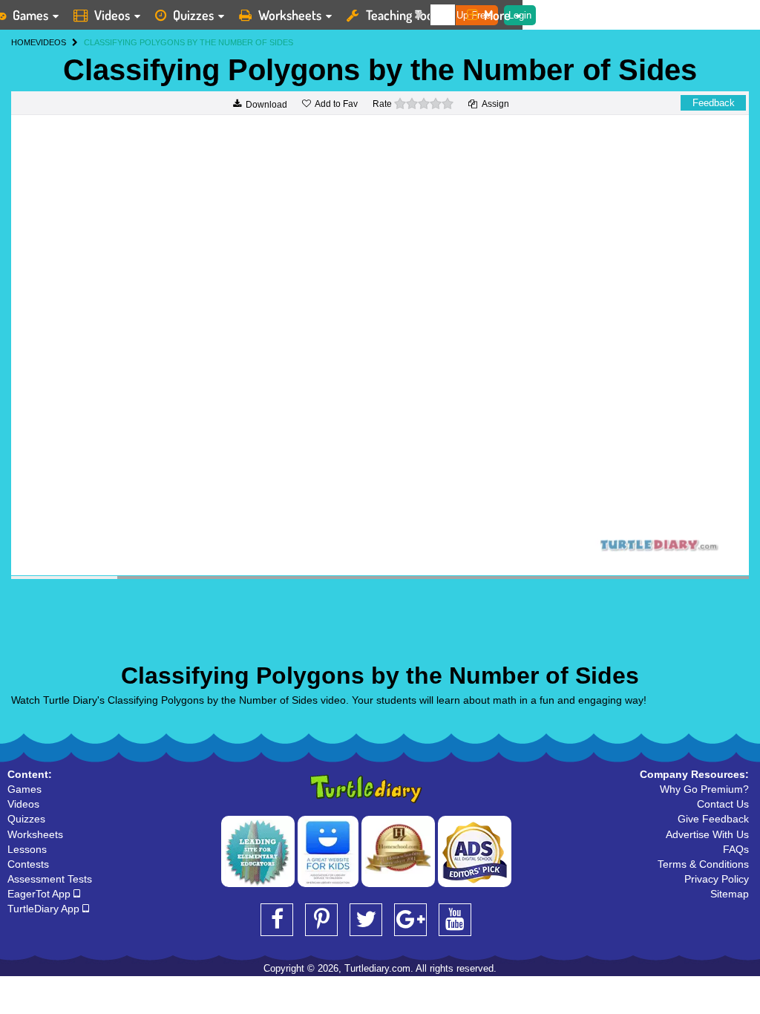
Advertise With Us (707, 834)
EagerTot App (40, 894)
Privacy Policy (716, 879)
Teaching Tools (404, 15)
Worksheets (289, 15)
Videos (112, 15)
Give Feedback (713, 819)
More (497, 15)
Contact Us (723, 804)
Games (24, 789)
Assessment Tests (49, 879)
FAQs (736, 849)
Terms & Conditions (703, 864)
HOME (23, 42)
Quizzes (193, 15)
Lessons (27, 849)
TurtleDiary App (44, 909)
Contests (28, 864)
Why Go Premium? (704, 789)
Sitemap (729, 894)
